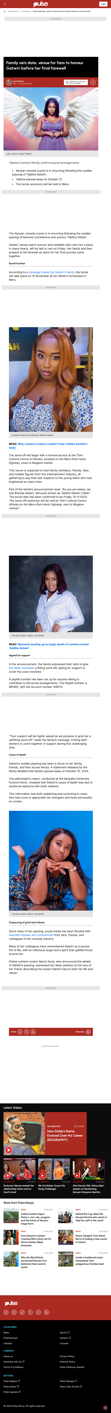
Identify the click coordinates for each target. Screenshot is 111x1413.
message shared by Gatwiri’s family (51, 272)
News (23, 1210)
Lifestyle (8, 1343)
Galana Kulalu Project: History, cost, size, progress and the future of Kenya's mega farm (35, 1218)
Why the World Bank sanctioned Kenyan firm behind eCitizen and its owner (34, 1262)
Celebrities (26, 11)
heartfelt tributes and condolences (31, 935)
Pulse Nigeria (10, 1381)
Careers (64, 1338)
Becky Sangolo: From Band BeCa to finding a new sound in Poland (91, 1239)
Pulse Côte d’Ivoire (69, 1386)
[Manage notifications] (105, 1408)
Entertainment (13, 11)
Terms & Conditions (13, 1367)
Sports (63, 1332)
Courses (64, 1343)
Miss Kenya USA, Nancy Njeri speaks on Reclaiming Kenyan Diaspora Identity (88, 1189)
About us (8, 1356)
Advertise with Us (12, 1361)
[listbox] (55, 1176)
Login (103, 4)
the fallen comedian (21, 668)
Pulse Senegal (67, 1381)
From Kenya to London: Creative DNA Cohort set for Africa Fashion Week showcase (36, 1240)
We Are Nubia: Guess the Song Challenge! (51, 1187)
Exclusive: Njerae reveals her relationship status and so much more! (19, 1189)
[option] (19, 1177)
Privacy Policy (67, 1356)
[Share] (93, 82)
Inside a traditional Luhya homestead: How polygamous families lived (90, 1260)
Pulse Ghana (10, 1386)
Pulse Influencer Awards (72, 1367)
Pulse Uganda (11, 1392)
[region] (55, 1176)
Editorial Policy (67, 1361)
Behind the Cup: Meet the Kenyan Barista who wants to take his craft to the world (91, 1217)
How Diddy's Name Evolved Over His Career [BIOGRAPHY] (65, 1135)
